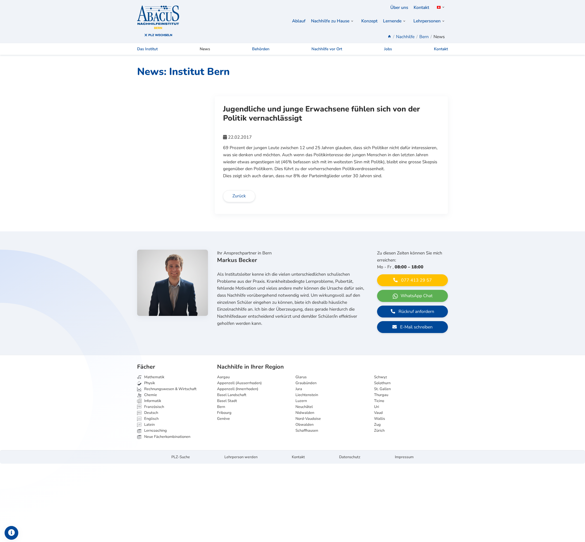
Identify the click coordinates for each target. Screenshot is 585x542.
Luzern (301, 400)
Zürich (379, 430)
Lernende (392, 21)
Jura (298, 388)
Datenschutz (349, 457)
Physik (149, 383)
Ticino (379, 400)
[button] (440, 7)
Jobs (388, 49)
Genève (223, 418)
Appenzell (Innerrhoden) (237, 388)
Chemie (150, 394)
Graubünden (305, 383)
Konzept (369, 21)
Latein (149, 424)
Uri (376, 406)
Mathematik (153, 377)
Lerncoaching (155, 430)
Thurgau (381, 394)
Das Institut (147, 49)
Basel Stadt (227, 400)
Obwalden (304, 424)
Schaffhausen (306, 430)
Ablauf (299, 21)
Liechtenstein (306, 394)
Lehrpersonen (427, 21)
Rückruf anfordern (415, 312)
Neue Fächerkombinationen (166, 436)
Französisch (153, 406)
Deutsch (150, 412)
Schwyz (380, 377)
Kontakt (421, 8)
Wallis (379, 418)
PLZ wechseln (159, 35)
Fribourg (224, 412)
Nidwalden (304, 412)
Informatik (152, 400)
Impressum (404, 457)
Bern (221, 406)
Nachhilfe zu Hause (330, 21)
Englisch (148, 418)
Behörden (260, 49)
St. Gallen (382, 388)
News (205, 49)
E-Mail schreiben (416, 327)
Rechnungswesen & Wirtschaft (170, 388)
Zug (377, 424)
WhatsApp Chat (416, 296)
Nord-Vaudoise (308, 418)
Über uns (399, 8)
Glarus (301, 377)
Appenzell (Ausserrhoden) (239, 383)
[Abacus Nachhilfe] (389, 37)
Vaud (378, 412)
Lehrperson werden (241, 457)
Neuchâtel (304, 406)
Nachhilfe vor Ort (326, 49)
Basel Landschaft (231, 394)
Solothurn (382, 383)
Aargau (223, 377)
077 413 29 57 (416, 280)
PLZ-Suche (180, 457)
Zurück (239, 196)
